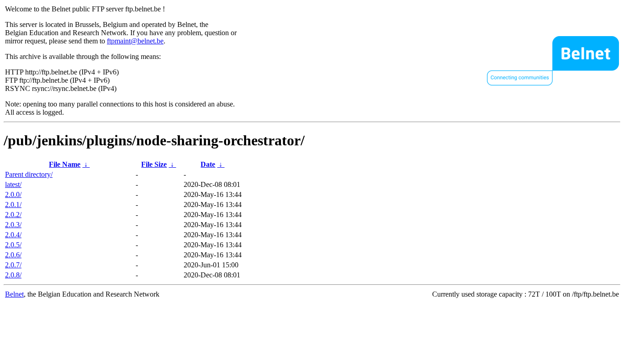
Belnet (14, 294)
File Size (154, 164)
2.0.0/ (13, 194)
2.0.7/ (13, 265)
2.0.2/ (13, 214)
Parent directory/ (29, 174)
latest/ (13, 184)
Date (208, 164)
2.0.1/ (13, 204)
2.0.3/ (13, 225)
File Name (64, 164)
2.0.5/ (13, 245)
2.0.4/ (13, 235)
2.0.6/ (13, 255)
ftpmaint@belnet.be (135, 41)
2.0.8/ (13, 275)
